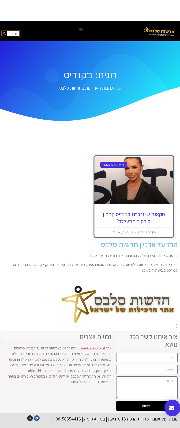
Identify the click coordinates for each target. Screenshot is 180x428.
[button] (81, 29)
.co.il (92, 348)
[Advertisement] (90, 10)
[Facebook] (37, 418)
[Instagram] (30, 418)
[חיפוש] (4, 33)
